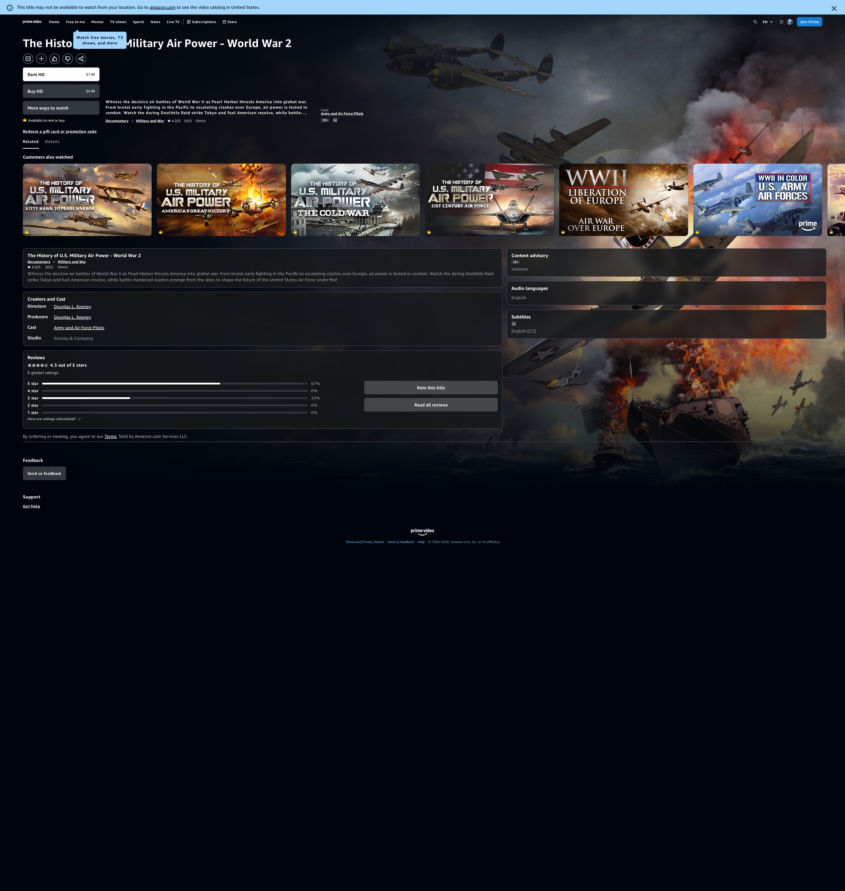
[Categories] (781, 22)
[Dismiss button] (834, 8)
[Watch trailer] (28, 58)
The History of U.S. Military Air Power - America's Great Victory (221, 200)
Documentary (117, 121)
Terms (111, 436)
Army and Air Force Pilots (342, 113)
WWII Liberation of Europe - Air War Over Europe (623, 200)
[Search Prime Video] (755, 22)
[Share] (81, 58)
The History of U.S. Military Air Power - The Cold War (355, 200)
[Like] (54, 58)
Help (421, 542)
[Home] (32, 22)
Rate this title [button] (431, 387)
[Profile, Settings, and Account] (790, 22)
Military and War (150, 121)
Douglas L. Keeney (72, 306)
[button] (54, 419)
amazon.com (163, 7)
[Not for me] (67, 58)
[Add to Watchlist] (41, 58)
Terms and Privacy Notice (365, 542)
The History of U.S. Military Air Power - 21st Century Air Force (489, 200)
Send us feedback (401, 542)
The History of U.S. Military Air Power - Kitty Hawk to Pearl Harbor (87, 200)
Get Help (31, 506)
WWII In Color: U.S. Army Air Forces (757, 200)
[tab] (31, 141)
